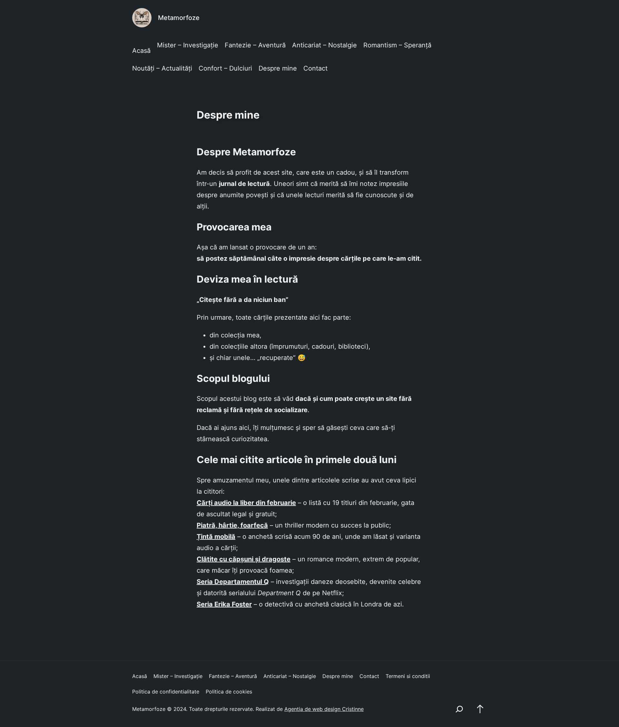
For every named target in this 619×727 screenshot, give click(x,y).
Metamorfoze (179, 18)
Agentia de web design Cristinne (324, 709)
